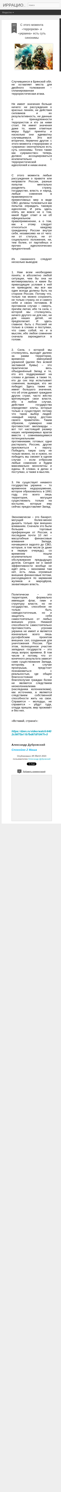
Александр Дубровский (39, 758)
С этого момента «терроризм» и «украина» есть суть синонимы (32, 31)
